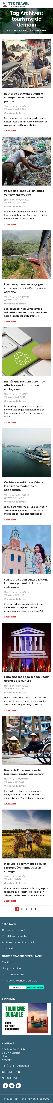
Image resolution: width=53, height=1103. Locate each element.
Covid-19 (7, 948)
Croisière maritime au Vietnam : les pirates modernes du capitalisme (26, 486)
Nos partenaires (11, 968)
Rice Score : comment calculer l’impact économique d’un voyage (25, 867)
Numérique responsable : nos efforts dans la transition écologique (24, 385)
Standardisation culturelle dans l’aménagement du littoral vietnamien (26, 583)
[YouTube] (12, 1085)
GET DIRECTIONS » (12, 1072)
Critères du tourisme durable (19, 980)
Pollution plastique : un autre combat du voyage (24, 193)
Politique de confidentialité (18, 942)
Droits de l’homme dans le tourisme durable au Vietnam (25, 772)
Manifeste (8, 962)
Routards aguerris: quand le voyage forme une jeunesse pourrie (23, 97)
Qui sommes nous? (13, 930)
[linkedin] (18, 1085)
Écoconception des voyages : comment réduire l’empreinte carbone (25, 288)
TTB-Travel (19, 1098)
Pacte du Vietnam (13, 974)
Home (9, 30)
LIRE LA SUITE (10, 131)
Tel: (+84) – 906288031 (15, 1066)
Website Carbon (35, 987)
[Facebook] (5, 1085)
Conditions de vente (14, 936)
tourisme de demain (16, 113)
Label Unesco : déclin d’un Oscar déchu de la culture (26, 679)
